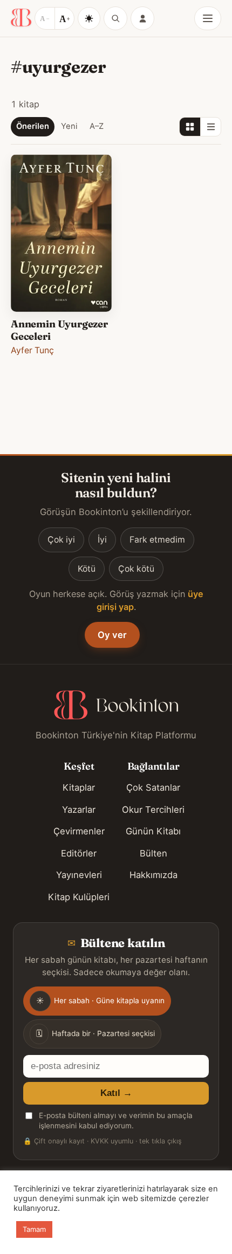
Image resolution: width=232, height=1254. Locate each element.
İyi (102, 540)
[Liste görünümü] (210, 127)
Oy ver (112, 634)
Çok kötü (136, 569)
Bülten (153, 853)
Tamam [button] (34, 1229)
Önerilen (32, 126)
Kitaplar (79, 787)
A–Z (97, 126)
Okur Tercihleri (153, 809)
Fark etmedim (157, 540)
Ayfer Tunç (32, 350)
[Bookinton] (21, 18)
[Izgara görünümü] (190, 127)
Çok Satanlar (153, 787)
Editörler (79, 853)
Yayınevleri (79, 874)
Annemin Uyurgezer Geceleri (59, 330)
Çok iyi (61, 540)
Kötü (86, 569)
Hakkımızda (153, 874)
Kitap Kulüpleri (79, 897)
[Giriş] (142, 18)
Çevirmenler (79, 831)
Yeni (69, 126)
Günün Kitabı (153, 831)
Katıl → (116, 1093)
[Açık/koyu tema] (89, 18)
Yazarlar (78, 809)
